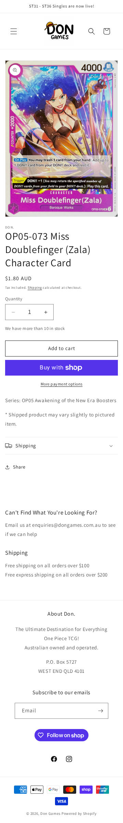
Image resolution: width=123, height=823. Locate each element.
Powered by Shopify (79, 813)
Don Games (50, 813)
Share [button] (19, 467)
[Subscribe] (100, 711)
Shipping (35, 287)
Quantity (13, 299)
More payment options (62, 383)
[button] (13, 31)
